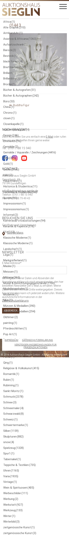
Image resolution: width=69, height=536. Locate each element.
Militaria (11, 277)
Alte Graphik (14, 27)
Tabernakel (12, 459)
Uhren (11, 470)
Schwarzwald (13, 413)
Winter (9, 516)
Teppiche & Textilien (19, 465)
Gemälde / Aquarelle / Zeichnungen (29, 152)
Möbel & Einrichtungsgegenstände (29, 283)
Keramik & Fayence (18, 226)
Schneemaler (13, 408)
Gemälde (10, 146)
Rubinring (11, 385)
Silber (11, 431)
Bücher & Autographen (21, 95)
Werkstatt (13, 504)
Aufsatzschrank (15, 44)
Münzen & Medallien (19, 311)
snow (8, 442)
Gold (8, 163)
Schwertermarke (15, 425)
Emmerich (12, 141)
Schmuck (13, 396)
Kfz (9, 232)
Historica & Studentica (20, 186)
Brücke (9, 84)
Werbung (10, 499)
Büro (9, 101)
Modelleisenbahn (15, 288)
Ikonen (10, 198)
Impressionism (14, 203)
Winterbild (11, 521)
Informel (10, 215)
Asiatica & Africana (19, 39)
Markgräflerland (15, 260)
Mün (7, 300)
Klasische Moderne (17, 237)
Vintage (10, 482)
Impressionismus (16, 209)
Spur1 (8, 453)
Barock (9, 50)
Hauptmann (12, 181)
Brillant (9, 73)
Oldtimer (10, 317)
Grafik (11, 169)
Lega (8, 254)
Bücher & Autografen (19, 90)
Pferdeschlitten (15, 328)
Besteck (10, 56)
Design (11, 135)
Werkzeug (13, 510)
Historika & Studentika (20, 192)
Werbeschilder (15, 493)
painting (10, 323)
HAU (8, 175)
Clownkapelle (13, 124)
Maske (9, 266)
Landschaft (12, 249)
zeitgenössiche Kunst (19, 527)
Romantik (11, 374)
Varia (10, 476)
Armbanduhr (13, 33)
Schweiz (10, 419)
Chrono (9, 112)
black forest (13, 61)
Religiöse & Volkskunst (21, 368)
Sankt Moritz (13, 391)
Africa (9, 21)
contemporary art (16, 129)
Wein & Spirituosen (18, 487)
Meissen (10, 271)
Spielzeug (13, 448)
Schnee (9, 402)
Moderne (10, 294)
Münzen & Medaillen (19, 306)
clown (9, 118)
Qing (8, 362)
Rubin (8, 379)
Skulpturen (13, 436)
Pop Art (10, 334)
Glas (9, 158)
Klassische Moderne (18, 243)
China (8, 107)
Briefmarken (14, 67)
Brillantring (11, 78)
